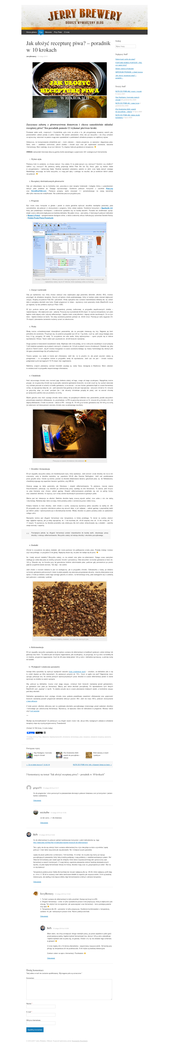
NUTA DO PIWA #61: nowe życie (127, 103)
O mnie (66, 32)
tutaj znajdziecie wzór (77, 671)
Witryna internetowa (33, 1020)
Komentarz (30, 978)
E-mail (29, 1012)
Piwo (41, 32)
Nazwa (29, 1003)
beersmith (58, 737)
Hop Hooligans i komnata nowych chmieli (43, 754)
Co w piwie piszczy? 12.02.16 (38, 764)
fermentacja (75, 737)
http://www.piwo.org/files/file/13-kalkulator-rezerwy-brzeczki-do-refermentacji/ (60, 842)
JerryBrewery (31, 56)
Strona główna (31, 32)
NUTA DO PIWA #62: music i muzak (128, 91)
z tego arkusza (31, 701)
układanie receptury (97, 737)
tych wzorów (34, 711)
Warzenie (48, 32)
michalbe (44, 812)
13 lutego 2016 (42, 56)
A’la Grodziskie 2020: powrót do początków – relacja (71, 755)
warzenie (108, 737)
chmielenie (66, 737)
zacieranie (29, 739)
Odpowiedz (37, 800)
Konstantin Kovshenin (80, 1041)
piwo (81, 737)
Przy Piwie (58, 32)
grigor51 (37, 787)
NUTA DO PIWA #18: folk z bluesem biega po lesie (92, 764)
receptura (86, 737)
